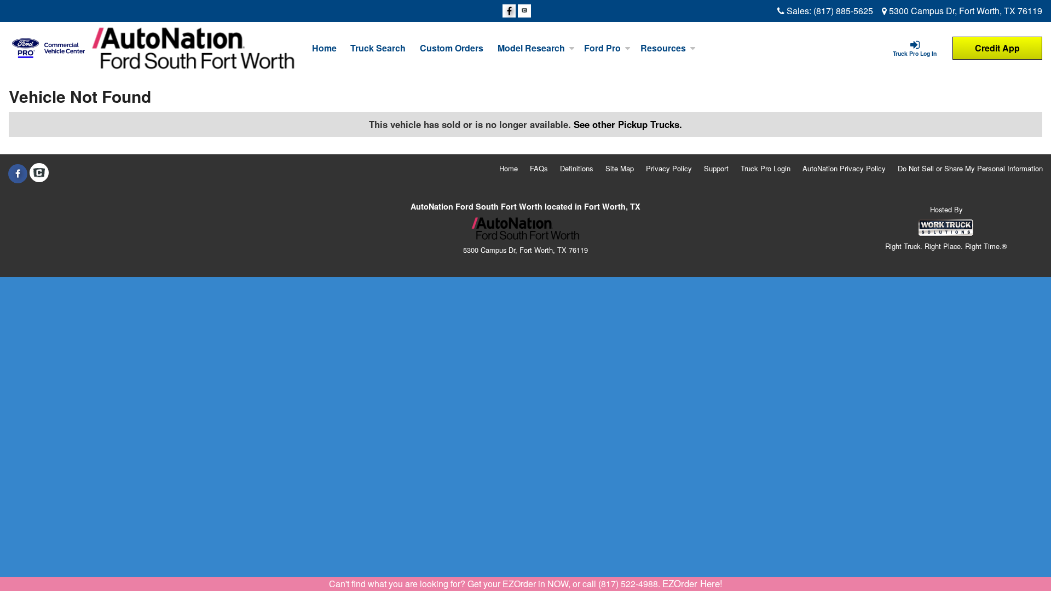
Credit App (997, 48)
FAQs (539, 168)
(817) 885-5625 (843, 10)
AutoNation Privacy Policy (844, 168)
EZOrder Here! (692, 583)
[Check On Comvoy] (524, 10)
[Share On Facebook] (509, 10)
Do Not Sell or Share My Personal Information (970, 168)
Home (324, 48)
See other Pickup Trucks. (628, 124)
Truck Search (378, 48)
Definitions (576, 168)
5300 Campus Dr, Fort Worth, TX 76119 (964, 10)
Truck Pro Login (765, 168)
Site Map (619, 168)
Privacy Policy (669, 168)
